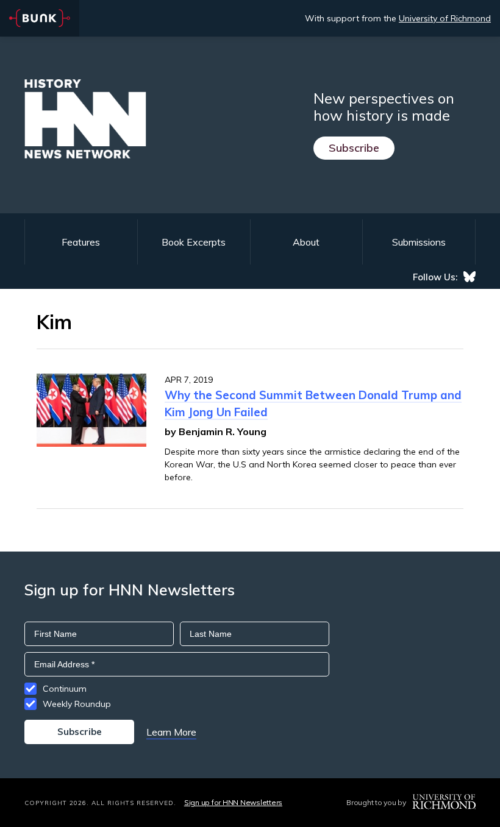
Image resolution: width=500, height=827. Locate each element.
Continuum (65, 688)
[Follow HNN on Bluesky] (469, 277)
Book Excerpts (194, 242)
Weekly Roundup (77, 703)
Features (81, 242)
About (306, 242)
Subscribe (354, 148)
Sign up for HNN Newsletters (233, 802)
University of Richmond (445, 18)
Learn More (171, 732)
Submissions (419, 242)
